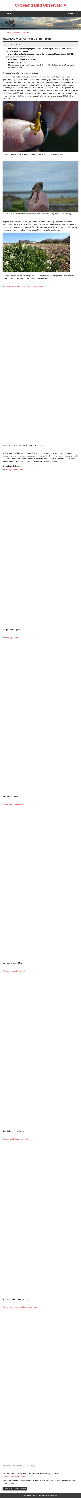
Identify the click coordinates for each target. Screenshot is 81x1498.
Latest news (8, 1488)
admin (18, 44)
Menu (9, 14)
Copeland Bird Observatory (40, 5)
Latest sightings (20, 1488)
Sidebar (71, 14)
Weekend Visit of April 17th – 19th (27, 38)
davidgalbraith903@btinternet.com (15, 1476)
